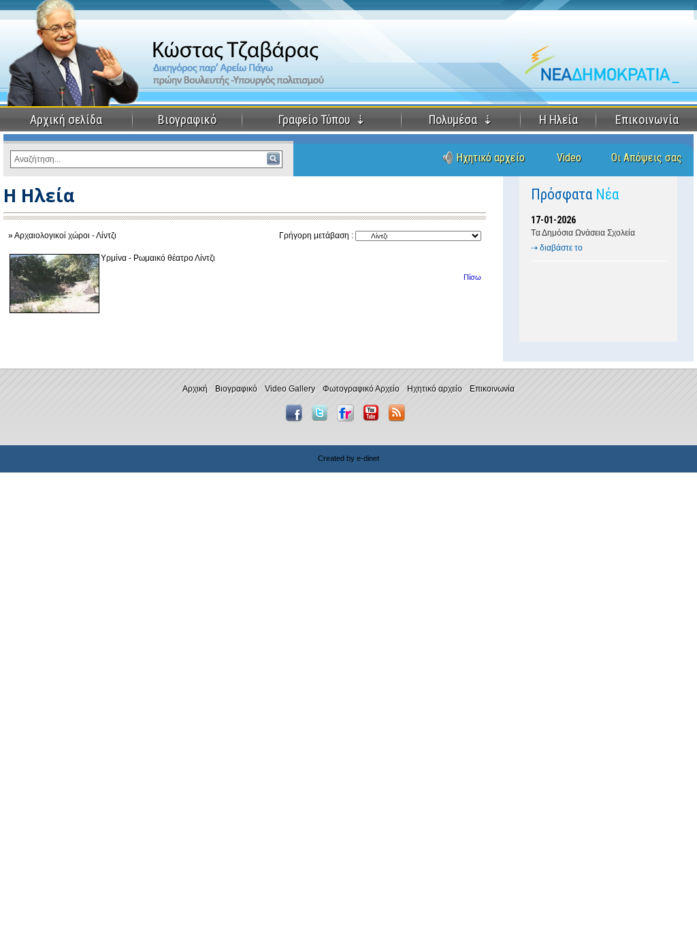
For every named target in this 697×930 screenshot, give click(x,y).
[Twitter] (323, 418)
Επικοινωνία (647, 119)
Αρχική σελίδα (66, 119)
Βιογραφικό (187, 119)
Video (569, 157)
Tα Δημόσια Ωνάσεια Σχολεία (583, 233)
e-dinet (368, 458)
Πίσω (472, 277)
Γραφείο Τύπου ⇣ (322, 119)
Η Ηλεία (558, 119)
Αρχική (195, 389)
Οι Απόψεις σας (646, 157)
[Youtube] (374, 418)
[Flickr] (349, 418)
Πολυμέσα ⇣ (461, 119)
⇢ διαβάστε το (557, 248)
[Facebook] (297, 418)
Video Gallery (290, 389)
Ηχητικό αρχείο (490, 157)
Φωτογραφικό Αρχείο (361, 389)
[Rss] (400, 418)
